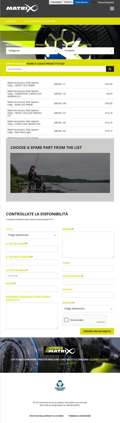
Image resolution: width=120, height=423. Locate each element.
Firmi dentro (81, 2)
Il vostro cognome (19, 257)
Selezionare (27, 44)
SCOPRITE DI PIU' (99, 359)
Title (9, 229)
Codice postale (72, 276)
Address (68, 229)
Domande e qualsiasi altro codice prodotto (28, 298)
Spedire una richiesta (97, 331)
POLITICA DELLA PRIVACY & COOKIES (47, 416)
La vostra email (17, 270)
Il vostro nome (16, 243)
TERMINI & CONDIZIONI (79, 416)
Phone (11, 283)
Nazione (68, 302)
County (67, 289)
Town (66, 263)
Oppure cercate (35, 63)
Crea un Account (106, 2)
